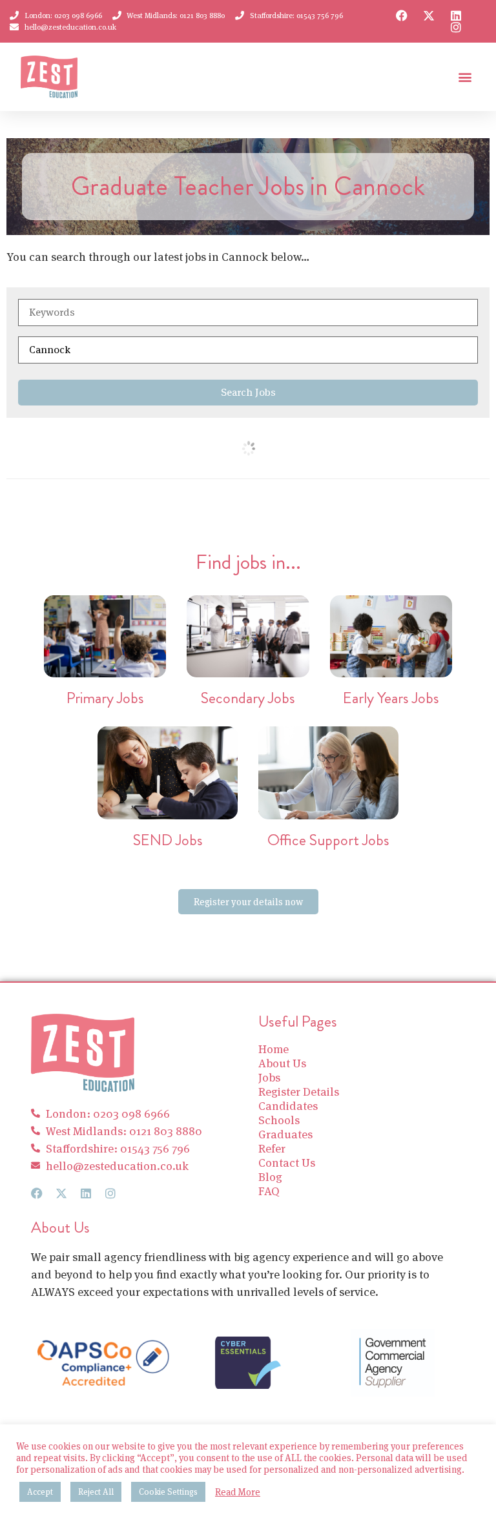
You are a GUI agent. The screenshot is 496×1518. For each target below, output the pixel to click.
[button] (464, 77)
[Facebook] (402, 15)
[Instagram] (456, 27)
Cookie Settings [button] (168, 1491)
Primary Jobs (105, 698)
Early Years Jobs (391, 698)
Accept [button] (40, 1491)
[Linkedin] (456, 15)
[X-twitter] (429, 15)
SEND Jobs (168, 840)
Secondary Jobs (248, 698)
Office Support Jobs (328, 840)
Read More (237, 1492)
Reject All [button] (96, 1491)
